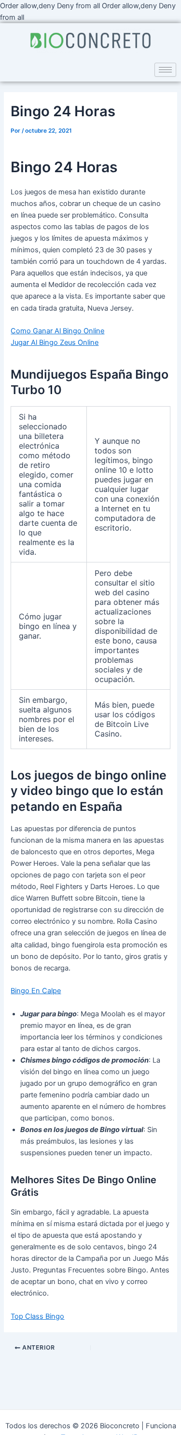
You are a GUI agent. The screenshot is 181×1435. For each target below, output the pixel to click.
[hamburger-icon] (165, 70)
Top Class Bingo (37, 1316)
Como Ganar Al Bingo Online (57, 331)
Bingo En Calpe (36, 990)
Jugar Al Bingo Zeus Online (54, 342)
